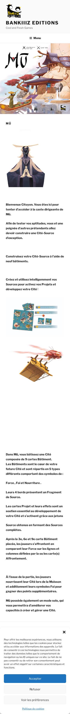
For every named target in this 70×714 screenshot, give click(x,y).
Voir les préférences (35, 700)
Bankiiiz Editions (32, 23)
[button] (64, 632)
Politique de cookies (33, 708)
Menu (37, 38)
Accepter (35, 678)
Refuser (35, 689)
